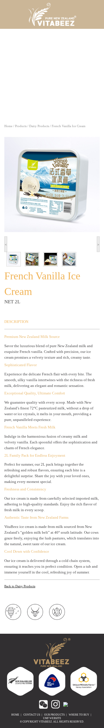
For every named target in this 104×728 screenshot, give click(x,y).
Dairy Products (39, 126)
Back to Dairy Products (19, 586)
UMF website (52, 718)
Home (8, 126)
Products (21, 126)
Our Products (54, 714)
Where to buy (79, 714)
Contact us (31, 714)
